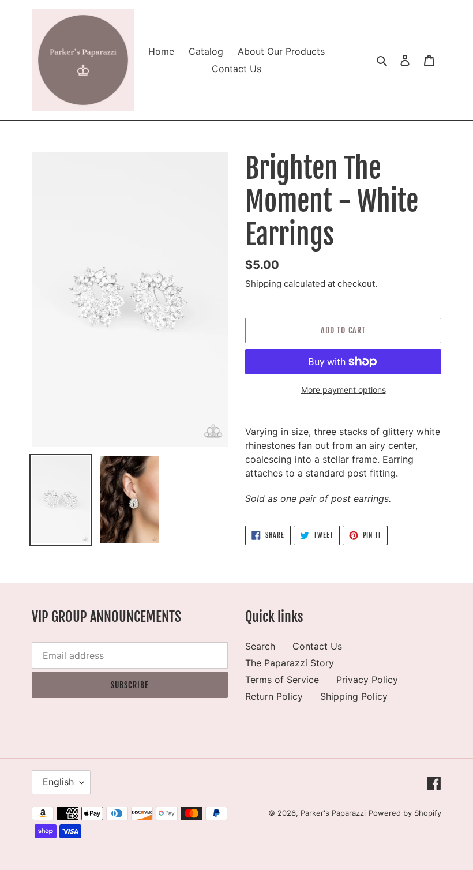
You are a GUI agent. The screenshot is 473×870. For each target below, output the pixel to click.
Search (260, 646)
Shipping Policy (354, 696)
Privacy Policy (367, 679)
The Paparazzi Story (289, 663)
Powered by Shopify (405, 812)
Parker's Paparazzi (333, 812)
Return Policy (274, 696)
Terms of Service (282, 679)
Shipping (263, 283)
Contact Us (317, 646)
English (58, 781)
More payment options (343, 390)
